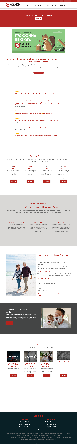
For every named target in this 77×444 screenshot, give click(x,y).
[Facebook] (61, 1)
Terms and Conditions (36, 441)
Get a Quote (67, 1)
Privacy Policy (26, 441)
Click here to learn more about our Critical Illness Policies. (52, 294)
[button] (28, 5)
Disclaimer (44, 441)
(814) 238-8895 (53, 424)
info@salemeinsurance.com (24, 427)
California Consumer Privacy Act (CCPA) (55, 433)
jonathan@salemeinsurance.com (51, 427)
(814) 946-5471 (26, 424)
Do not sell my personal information (52, 435)
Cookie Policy (50, 441)
